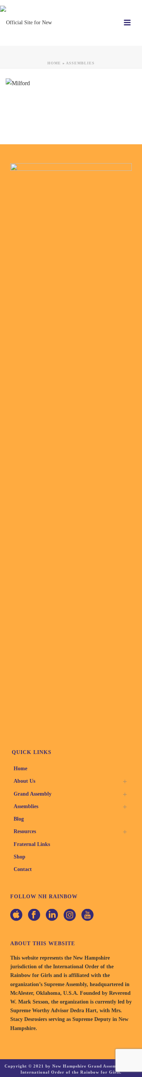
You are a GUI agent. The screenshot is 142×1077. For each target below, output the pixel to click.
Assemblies (80, 63)
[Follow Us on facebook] (34, 915)
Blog (19, 819)
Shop (19, 857)
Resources (25, 831)
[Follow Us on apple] (16, 915)
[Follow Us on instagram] (70, 915)
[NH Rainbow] (30, 23)
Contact (23, 869)
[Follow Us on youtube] (87, 915)
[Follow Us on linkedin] (52, 915)
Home (54, 63)
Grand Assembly (32, 794)
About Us (24, 781)
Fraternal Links (32, 844)
